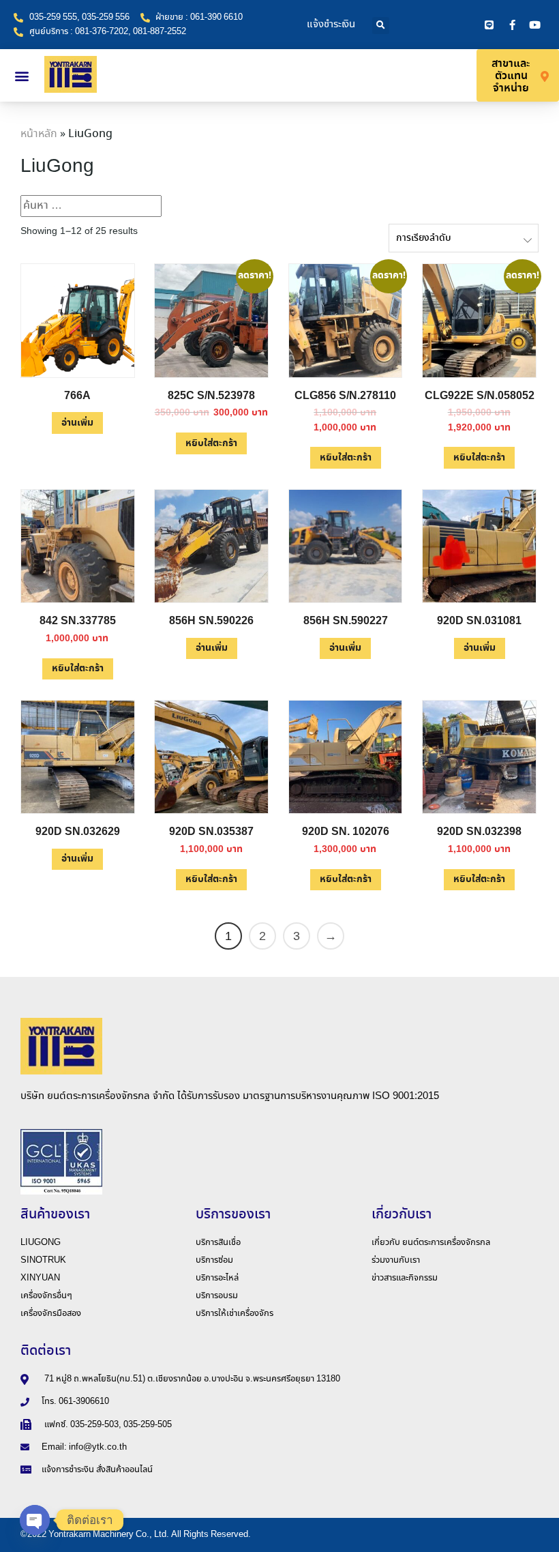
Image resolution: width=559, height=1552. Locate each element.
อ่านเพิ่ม (77, 422)
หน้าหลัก (38, 134)
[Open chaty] (35, 1520)
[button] (380, 25)
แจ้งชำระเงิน (331, 24)
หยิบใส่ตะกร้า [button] (211, 443)
